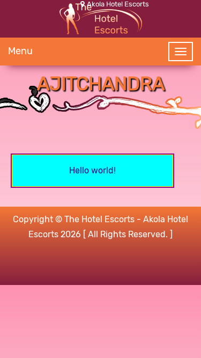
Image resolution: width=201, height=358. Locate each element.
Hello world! (92, 170)
